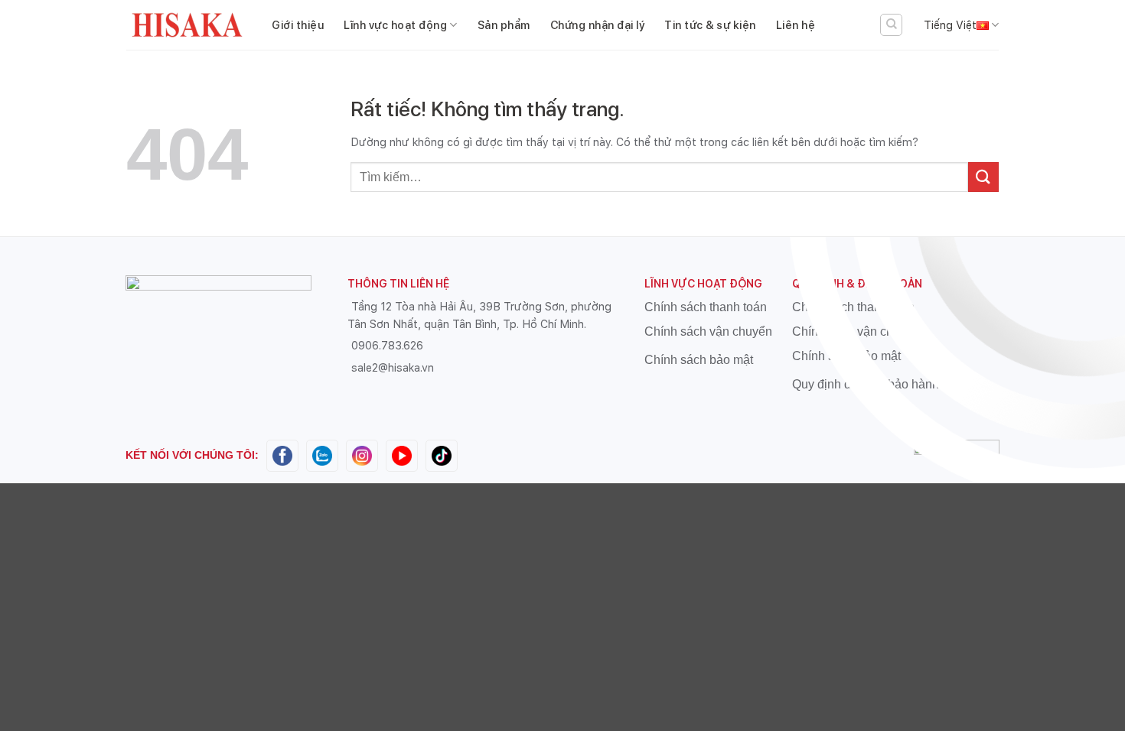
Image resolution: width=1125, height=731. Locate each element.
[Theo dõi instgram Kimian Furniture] (362, 454)
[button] (891, 25)
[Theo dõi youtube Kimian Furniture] (402, 454)
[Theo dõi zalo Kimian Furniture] (322, 454)
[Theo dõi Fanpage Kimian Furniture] (282, 454)
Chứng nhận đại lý (597, 24)
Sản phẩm (504, 24)
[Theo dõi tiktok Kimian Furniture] (442, 454)
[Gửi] (983, 177)
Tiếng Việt (950, 24)
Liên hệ (796, 24)
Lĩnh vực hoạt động (395, 24)
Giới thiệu (298, 24)
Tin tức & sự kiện (710, 24)
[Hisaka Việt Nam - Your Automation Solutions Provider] (187, 25)
